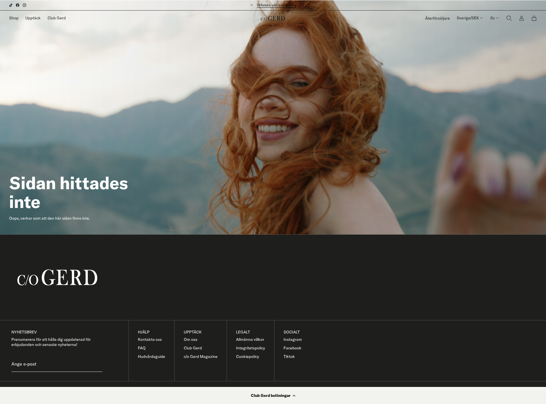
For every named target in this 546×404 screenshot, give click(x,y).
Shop (13, 17)
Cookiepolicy (247, 356)
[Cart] (534, 18)
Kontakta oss (150, 339)
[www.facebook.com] (17, 5)
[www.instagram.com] (24, 5)
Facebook (292, 348)
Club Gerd (56, 17)
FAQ (142, 348)
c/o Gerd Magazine (201, 356)
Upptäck (33, 17)
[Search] (509, 18)
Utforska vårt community (276, 5)
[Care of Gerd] (277, 277)
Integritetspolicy (250, 348)
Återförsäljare (437, 18)
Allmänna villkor (250, 339)
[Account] (521, 18)
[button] (273, 395)
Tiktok (289, 356)
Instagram (293, 339)
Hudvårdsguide (151, 356)
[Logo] (273, 18)
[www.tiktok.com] (11, 5)
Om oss (190, 339)
